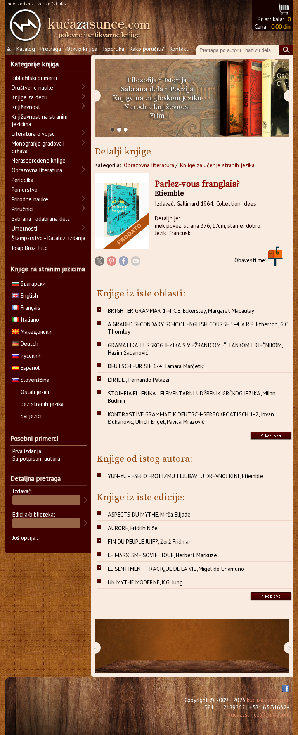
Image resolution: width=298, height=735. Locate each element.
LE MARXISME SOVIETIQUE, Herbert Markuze (162, 555)
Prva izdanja (26, 451)
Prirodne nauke (30, 199)
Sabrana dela (142, 89)
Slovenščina (35, 379)
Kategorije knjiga (34, 64)
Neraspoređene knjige (39, 160)
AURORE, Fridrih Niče (133, 528)
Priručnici (22, 209)
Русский (31, 355)
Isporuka (113, 48)
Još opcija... (26, 537)
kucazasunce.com (268, 700)
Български (33, 283)
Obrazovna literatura (149, 165)
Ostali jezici (35, 391)
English (29, 295)
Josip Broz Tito (30, 247)
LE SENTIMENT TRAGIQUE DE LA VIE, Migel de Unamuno (176, 568)
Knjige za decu (29, 97)
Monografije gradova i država (38, 147)
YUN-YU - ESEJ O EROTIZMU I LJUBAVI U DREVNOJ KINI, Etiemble (185, 476)
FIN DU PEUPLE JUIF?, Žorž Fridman (150, 541)
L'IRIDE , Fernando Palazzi (138, 379)
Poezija (182, 89)
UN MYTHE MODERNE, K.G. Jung (145, 582)
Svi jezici (31, 416)
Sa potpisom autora (36, 458)
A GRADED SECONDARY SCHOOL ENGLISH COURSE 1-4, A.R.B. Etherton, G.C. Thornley (198, 328)
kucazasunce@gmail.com (258, 714)
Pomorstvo (25, 189)
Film (157, 115)
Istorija (175, 80)
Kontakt (179, 48)
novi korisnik (20, 4)
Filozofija (142, 80)
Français (30, 307)
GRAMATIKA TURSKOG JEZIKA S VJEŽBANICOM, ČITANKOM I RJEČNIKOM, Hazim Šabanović (195, 348)
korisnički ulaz (52, 4)
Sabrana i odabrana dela (41, 218)
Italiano (30, 319)
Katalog (25, 48)
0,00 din (281, 26)
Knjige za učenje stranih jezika (217, 165)
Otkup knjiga (81, 48)
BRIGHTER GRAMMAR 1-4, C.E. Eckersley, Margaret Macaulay (181, 310)
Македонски (36, 331)
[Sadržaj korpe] (284, 7)
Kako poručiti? (147, 48)
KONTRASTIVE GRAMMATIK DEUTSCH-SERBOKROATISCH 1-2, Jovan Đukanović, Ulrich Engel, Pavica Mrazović (191, 418)
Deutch (29, 343)
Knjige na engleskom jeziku (157, 98)
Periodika (22, 180)
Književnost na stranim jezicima (40, 120)
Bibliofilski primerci (34, 77)
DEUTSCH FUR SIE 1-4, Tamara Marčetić (156, 366)
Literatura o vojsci (34, 133)
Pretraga (50, 48)
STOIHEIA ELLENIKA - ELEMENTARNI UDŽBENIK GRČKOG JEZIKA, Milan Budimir (191, 397)
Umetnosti (24, 228)
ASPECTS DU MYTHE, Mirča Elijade (149, 514)
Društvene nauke (32, 87)
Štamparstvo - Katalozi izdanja (48, 238)
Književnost (26, 107)
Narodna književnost (157, 106)
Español (30, 367)
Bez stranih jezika (42, 403)
